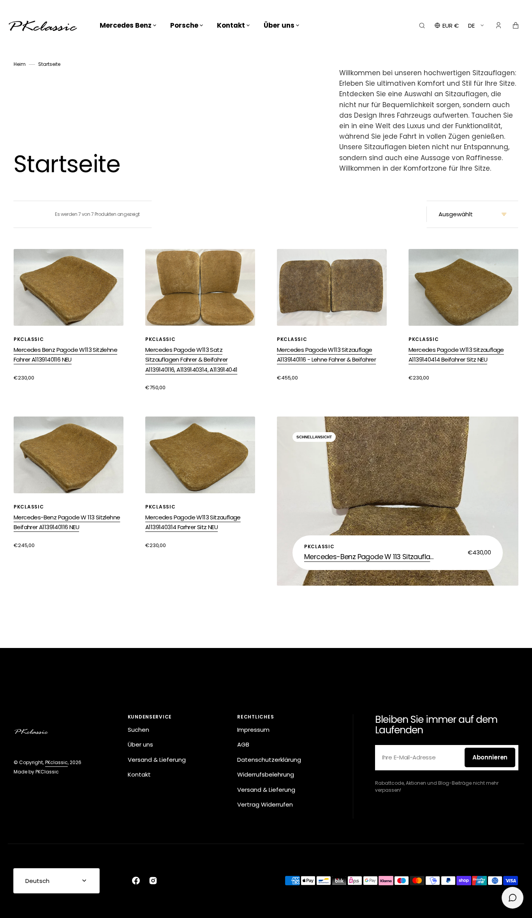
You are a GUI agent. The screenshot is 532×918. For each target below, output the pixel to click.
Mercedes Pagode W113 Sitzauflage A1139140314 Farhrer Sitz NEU (193, 522)
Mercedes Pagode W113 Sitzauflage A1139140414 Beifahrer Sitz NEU (456, 355)
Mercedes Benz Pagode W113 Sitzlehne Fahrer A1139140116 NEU (65, 355)
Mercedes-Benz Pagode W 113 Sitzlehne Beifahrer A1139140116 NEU (67, 522)
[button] (422, 25)
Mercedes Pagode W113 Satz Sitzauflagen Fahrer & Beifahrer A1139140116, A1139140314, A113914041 (191, 360)
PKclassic (56, 762)
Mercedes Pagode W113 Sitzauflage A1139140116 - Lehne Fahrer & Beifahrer (326, 355)
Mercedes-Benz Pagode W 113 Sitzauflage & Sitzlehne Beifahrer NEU (370, 556)
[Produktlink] (397, 501)
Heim (20, 64)
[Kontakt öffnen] (512, 898)
